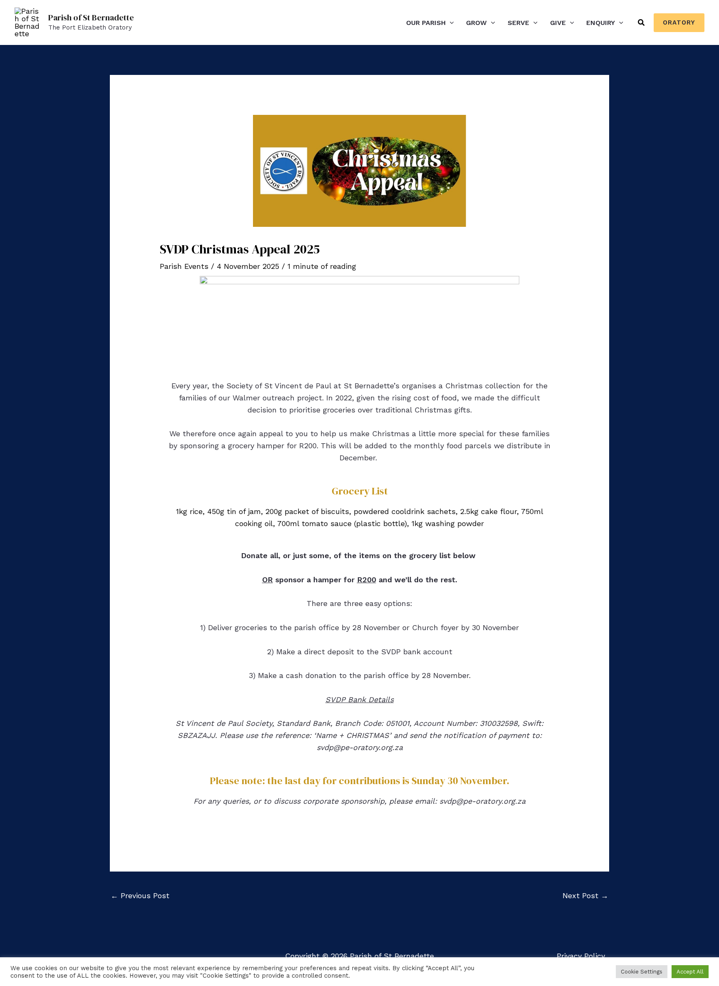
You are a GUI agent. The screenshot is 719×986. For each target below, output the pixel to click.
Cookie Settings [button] (641, 972)
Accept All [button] (690, 972)
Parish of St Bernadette (91, 17)
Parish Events (184, 266)
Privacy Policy (581, 955)
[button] (450, 23)
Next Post (585, 895)
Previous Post (140, 895)
